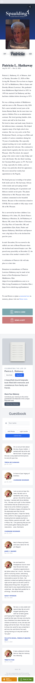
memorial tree (24, 296)
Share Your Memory (12, 404)
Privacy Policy (12, 675)
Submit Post (17, 436)
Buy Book (19, 375)
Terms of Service (22, 675)
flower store (23, 299)
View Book (9, 375)
